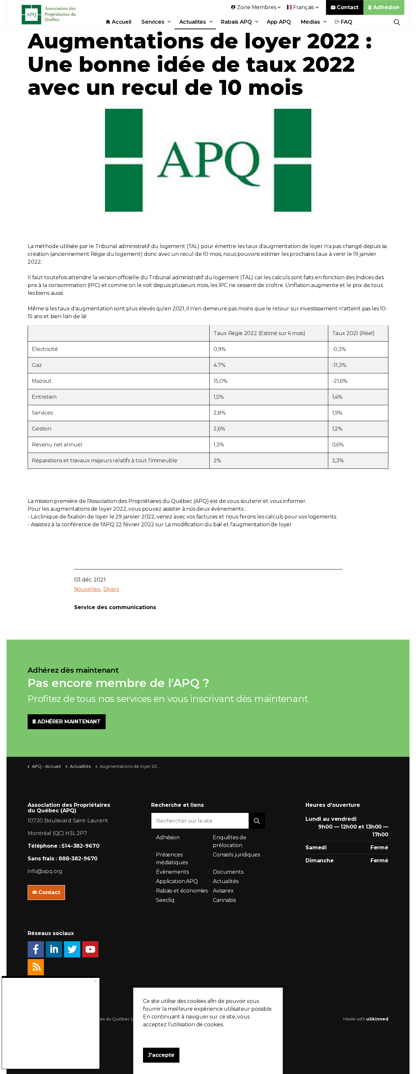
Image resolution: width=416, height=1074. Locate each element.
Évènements (172, 872)
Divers (111, 589)
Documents (228, 872)
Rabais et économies (182, 891)
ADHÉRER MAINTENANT (69, 721)
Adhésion (386, 7)
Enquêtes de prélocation (229, 841)
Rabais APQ (236, 22)
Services (152, 22)
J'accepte (161, 1055)
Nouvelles (87, 589)
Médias (310, 22)
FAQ (347, 22)
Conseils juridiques (236, 855)
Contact (347, 7)
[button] (257, 821)
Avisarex (223, 891)
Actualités (192, 22)
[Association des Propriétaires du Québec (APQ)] (57, 14)
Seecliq (165, 900)
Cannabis (224, 900)
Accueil (121, 22)
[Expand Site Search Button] (397, 22)
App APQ (279, 22)
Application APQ (177, 881)
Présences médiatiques (172, 859)
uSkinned (377, 1018)
